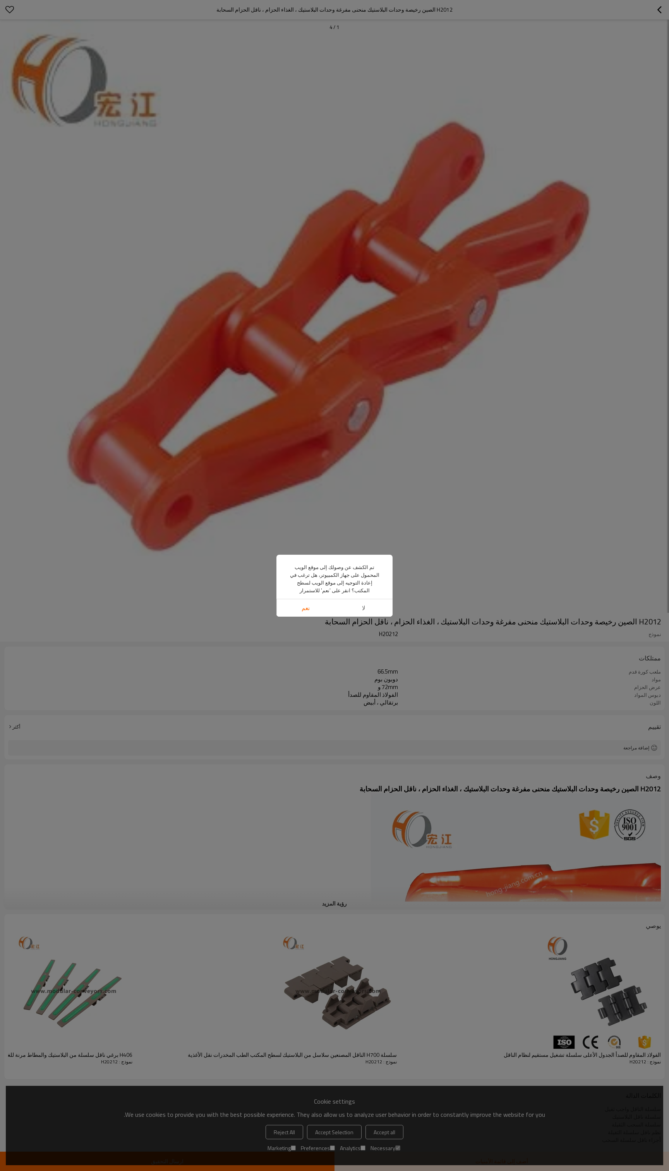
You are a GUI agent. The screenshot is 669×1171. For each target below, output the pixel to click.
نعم (306, 608)
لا (363, 608)
